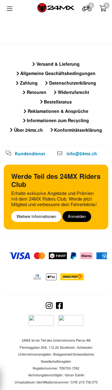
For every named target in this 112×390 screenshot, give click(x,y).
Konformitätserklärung (77, 130)
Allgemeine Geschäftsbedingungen (57, 73)
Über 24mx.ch (28, 130)
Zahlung (28, 83)
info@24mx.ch (82, 153)
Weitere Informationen (36, 216)
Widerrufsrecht (73, 92)
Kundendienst (30, 153)
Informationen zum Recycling (57, 120)
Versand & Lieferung (57, 64)
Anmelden (77, 216)
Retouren (36, 92)
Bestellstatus (57, 102)
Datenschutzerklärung (72, 83)
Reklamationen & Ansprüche (57, 111)
